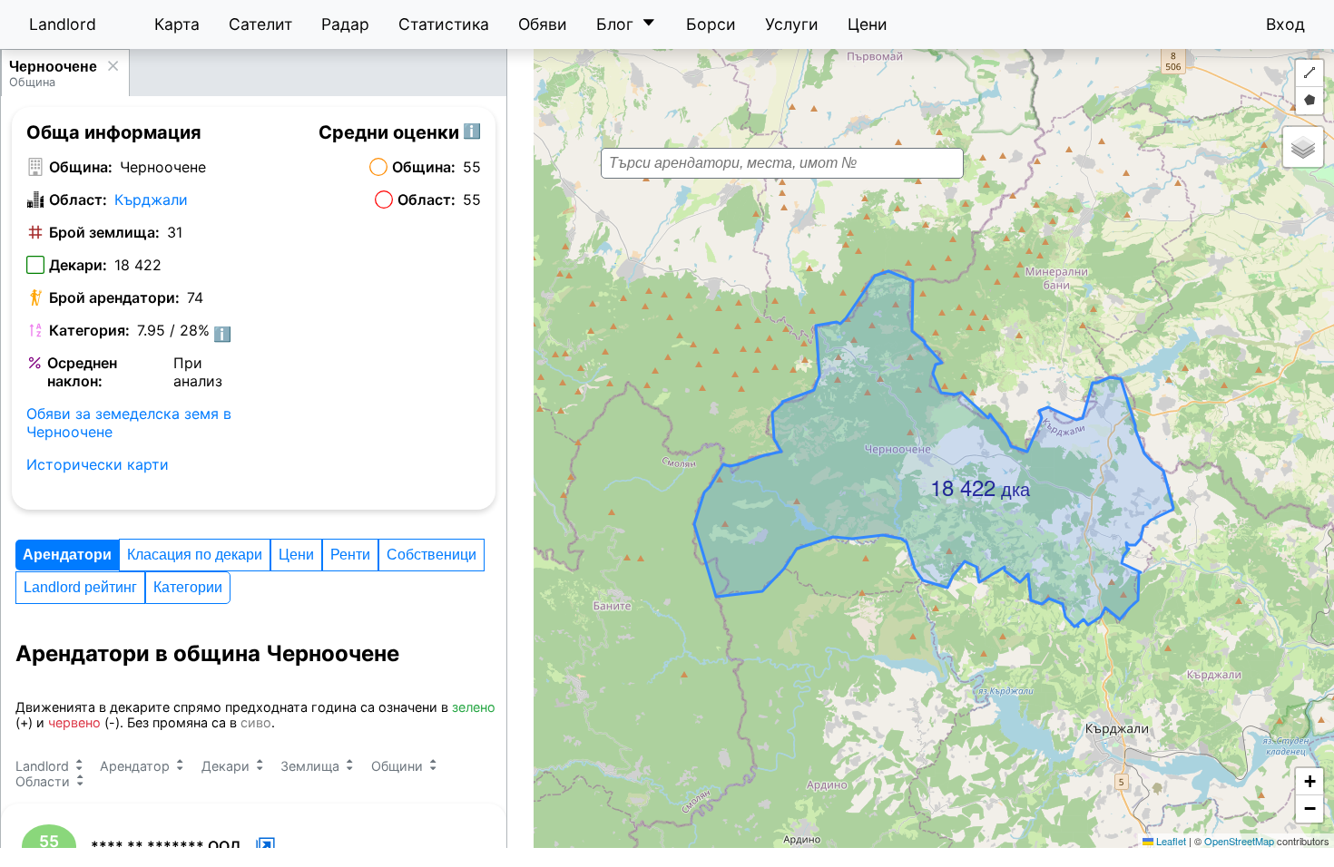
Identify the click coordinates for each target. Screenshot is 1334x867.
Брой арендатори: (114, 297)
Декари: (78, 265)
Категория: (89, 330)
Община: (81, 167)
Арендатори (67, 554)
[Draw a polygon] (1309, 100)
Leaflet (1169, 840)
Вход (1285, 24)
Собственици (431, 554)
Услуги (792, 24)
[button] (935, 476)
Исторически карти (97, 464)
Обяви (542, 24)
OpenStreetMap (1239, 840)
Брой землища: (104, 232)
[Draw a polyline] (1309, 73)
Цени (868, 24)
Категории (187, 587)
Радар (345, 24)
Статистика (443, 24)
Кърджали (151, 199)
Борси (711, 24)
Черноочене (53, 66)
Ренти (350, 554)
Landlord (62, 24)
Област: (78, 199)
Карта (177, 24)
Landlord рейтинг (80, 587)
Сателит (260, 24)
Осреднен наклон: (82, 372)
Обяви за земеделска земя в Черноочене (128, 422)
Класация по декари (194, 554)
